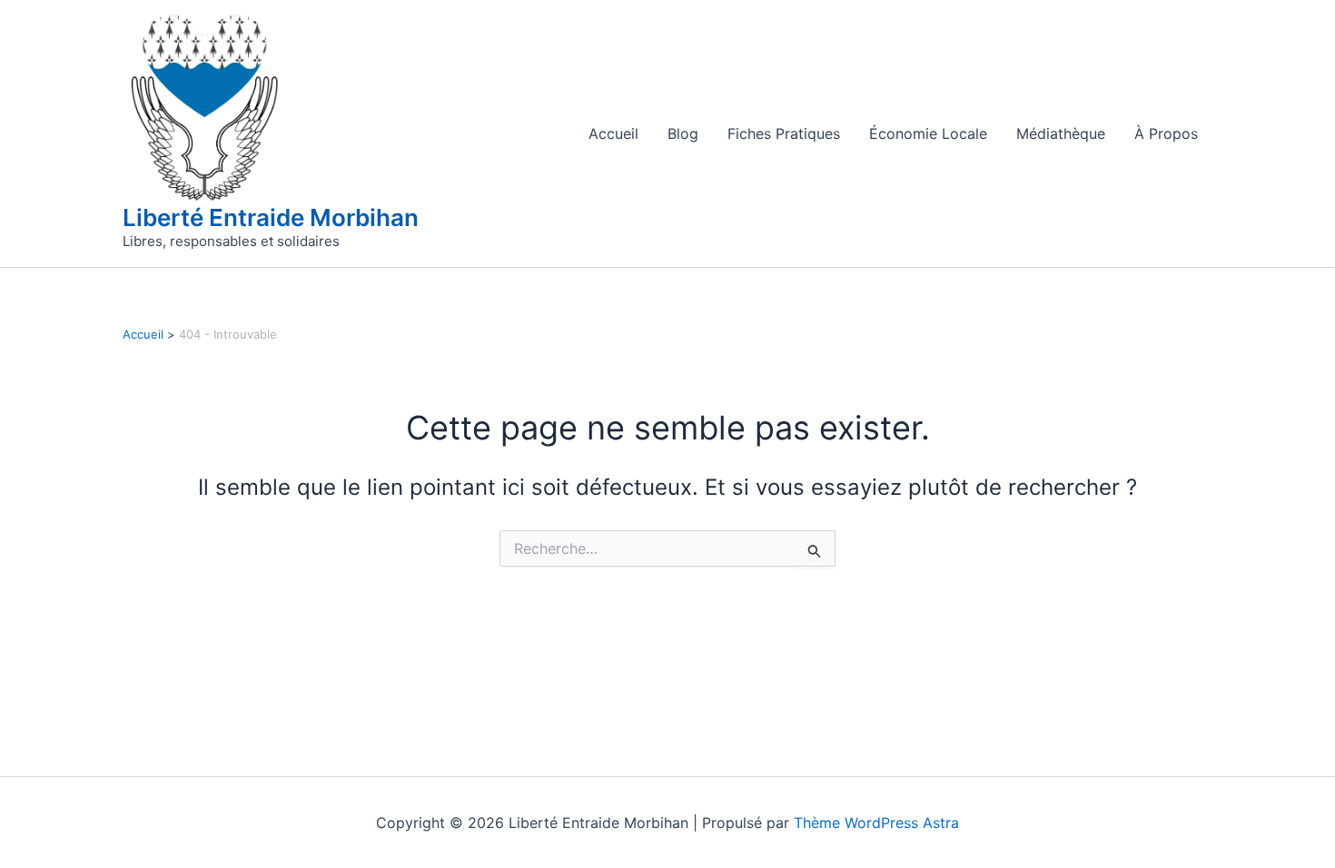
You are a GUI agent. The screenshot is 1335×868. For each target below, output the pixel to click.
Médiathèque (1060, 133)
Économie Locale (928, 133)
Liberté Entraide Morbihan (271, 217)
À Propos (1166, 133)
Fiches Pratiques (783, 133)
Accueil (613, 133)
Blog (683, 133)
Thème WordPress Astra (876, 823)
